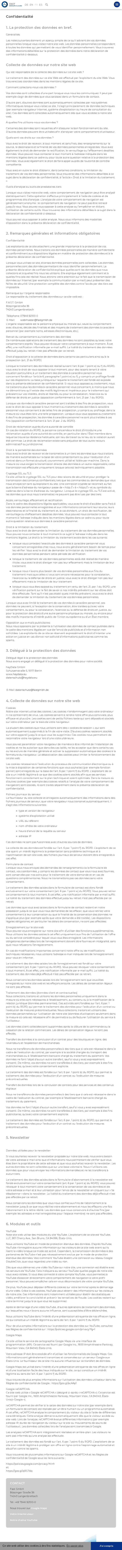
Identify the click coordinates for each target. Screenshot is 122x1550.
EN (31, 4)
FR (36, 4)
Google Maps (39, 1508)
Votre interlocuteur (22, 1514)
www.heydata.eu (16, 674)
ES (40, 4)
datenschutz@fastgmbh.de (32, 690)
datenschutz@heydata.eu (21, 677)
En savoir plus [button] (75, 1545)
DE (26, 4)
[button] (117, 4)
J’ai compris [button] (106, 1546)
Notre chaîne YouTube (23, 1520)
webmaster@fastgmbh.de (36, 320)
